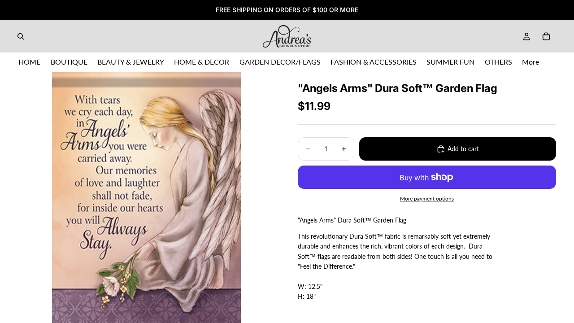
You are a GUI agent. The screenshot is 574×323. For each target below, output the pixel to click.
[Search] (20, 36)
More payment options (427, 198)
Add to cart (463, 149)
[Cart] (546, 36)
